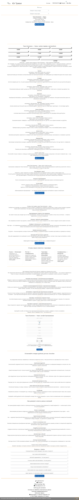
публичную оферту (33, 345)
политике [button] (49, 498)
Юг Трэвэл (17, 3)
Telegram (63, 3)
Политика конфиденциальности (39, 491)
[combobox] (39, 10)
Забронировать (40, 24)
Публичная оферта (39, 493)
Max (70, 3)
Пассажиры (39, 338)
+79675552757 (55, 3)
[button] (12, 259)
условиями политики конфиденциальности (44, 344)
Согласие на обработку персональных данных (39, 490)
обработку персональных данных (45, 346)
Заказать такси (40, 158)
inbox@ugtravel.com (40, 486)
